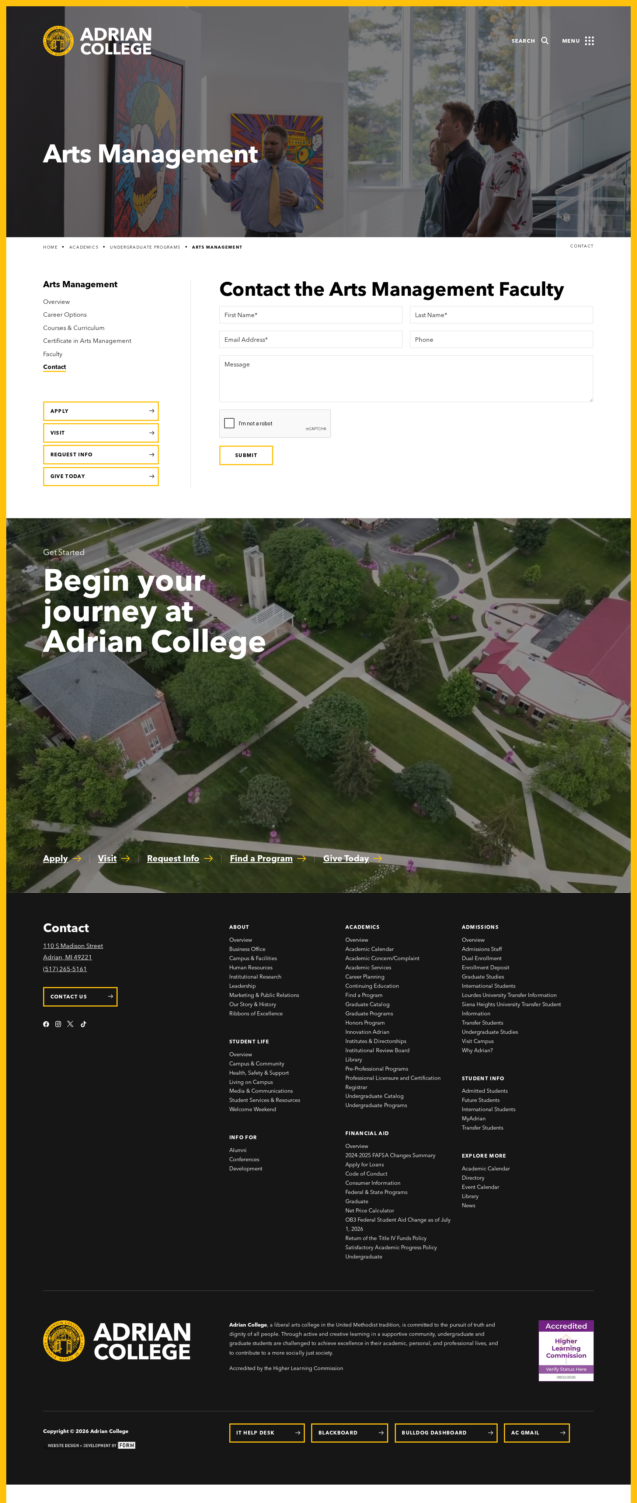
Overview (240, 940)
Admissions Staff (482, 949)
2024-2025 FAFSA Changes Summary (390, 1155)
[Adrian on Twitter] (70, 1024)
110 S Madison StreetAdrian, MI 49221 (73, 951)
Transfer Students (483, 1022)
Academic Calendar (369, 949)
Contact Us (69, 997)
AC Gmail (525, 1433)
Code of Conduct (366, 1173)
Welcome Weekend (252, 1109)
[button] (530, 41)
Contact (582, 247)
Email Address (244, 340)
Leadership (242, 986)
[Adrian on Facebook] (46, 1024)
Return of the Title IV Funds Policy (386, 1238)
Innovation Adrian (367, 1032)
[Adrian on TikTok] (83, 1024)
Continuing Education (372, 986)
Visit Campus (478, 1041)
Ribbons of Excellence (256, 1013)
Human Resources (250, 967)
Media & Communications (261, 1091)
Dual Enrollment (482, 958)
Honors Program (365, 1022)
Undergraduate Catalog (374, 1096)
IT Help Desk (255, 1433)
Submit (246, 455)
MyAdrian (473, 1118)
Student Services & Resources (264, 1100)
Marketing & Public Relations (264, 995)
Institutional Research (255, 976)
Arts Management (217, 247)
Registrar (356, 1087)
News (468, 1205)
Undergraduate (363, 1256)
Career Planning (364, 976)
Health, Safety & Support (259, 1073)
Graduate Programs (369, 1013)
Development (245, 1168)
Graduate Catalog (367, 1004)
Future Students (480, 1100)
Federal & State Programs (376, 1192)
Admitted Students (485, 1091)
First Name (239, 315)
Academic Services (368, 967)
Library (353, 1059)
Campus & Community (257, 1063)
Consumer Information (372, 1183)
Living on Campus (251, 1082)
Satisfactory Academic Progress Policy (391, 1247)
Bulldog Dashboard (434, 1433)
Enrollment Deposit (486, 967)
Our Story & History (252, 1004)
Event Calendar (480, 1187)
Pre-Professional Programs (376, 1068)
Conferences (244, 1159)
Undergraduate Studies (490, 1032)
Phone (424, 340)
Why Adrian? (477, 1050)
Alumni (238, 1150)
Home (50, 247)
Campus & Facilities (253, 958)
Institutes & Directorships (375, 1041)
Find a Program (364, 995)
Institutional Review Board (377, 1050)
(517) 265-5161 (65, 969)
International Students (489, 986)
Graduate (356, 1201)
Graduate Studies (483, 976)
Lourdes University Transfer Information (509, 995)
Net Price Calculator (369, 1210)
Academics (84, 247)
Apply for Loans (364, 1164)
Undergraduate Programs (145, 247)
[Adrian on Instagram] (58, 1024)
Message (237, 364)
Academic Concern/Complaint (382, 958)
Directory (473, 1177)
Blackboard (338, 1433)
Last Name (429, 315)
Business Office (247, 949)
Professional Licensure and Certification (393, 1078)
